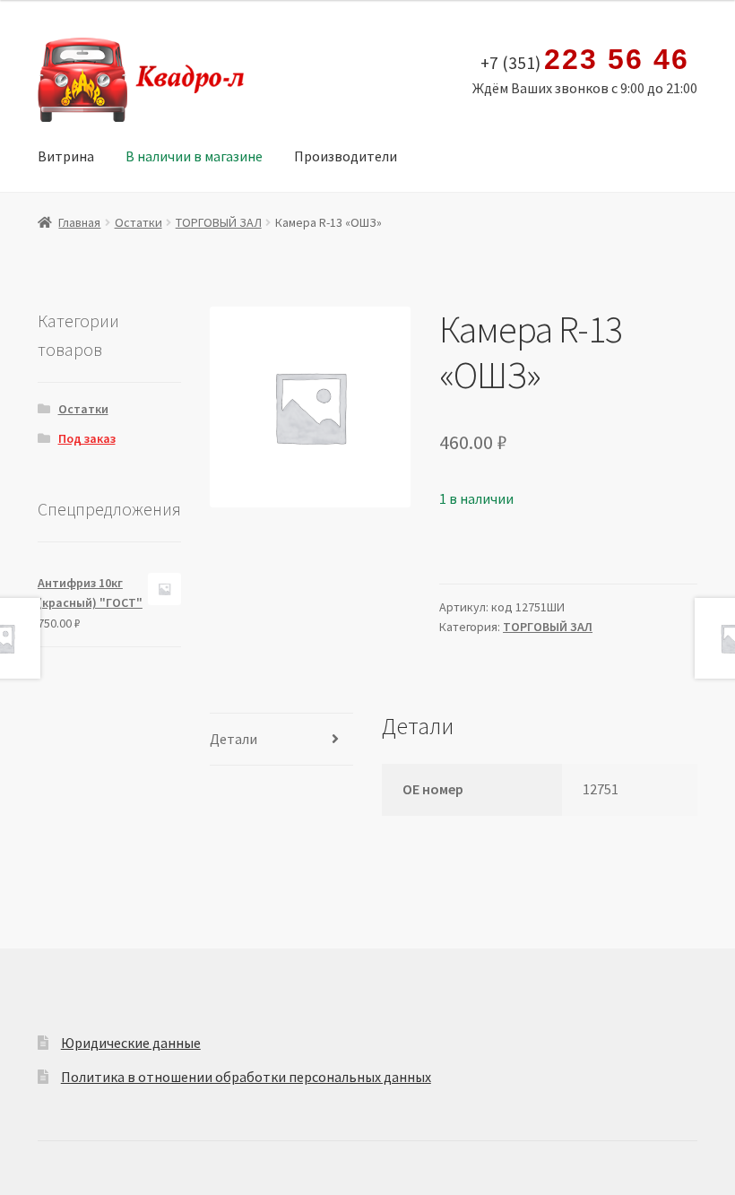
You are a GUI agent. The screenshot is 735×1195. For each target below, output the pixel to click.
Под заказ (87, 438)
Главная (79, 222)
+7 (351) (584, 60)
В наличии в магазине (194, 156)
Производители (345, 156)
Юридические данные (131, 1043)
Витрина (66, 156)
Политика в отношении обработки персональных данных (246, 1077)
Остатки (138, 222)
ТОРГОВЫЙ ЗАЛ (219, 222)
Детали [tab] (233, 739)
